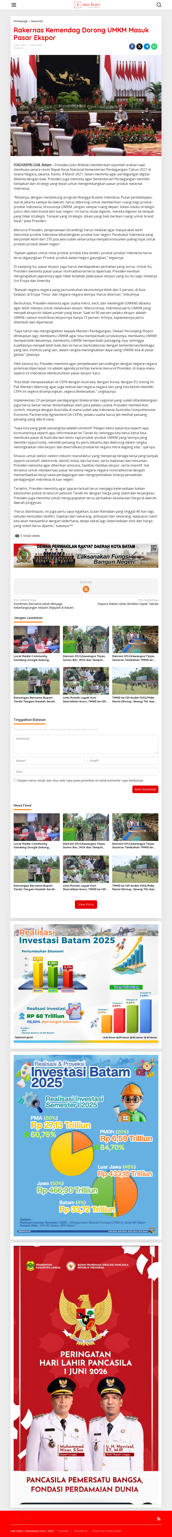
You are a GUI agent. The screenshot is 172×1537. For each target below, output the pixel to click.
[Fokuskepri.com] (86, 5)
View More (86, 904)
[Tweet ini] (139, 46)
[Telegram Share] (147, 46)
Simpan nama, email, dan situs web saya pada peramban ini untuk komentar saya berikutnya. (80, 780)
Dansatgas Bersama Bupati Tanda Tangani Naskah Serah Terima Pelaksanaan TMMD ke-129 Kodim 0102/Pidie (35, 699)
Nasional (18, 48)
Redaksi (64, 1531)
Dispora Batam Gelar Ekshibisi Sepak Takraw (128, 602)
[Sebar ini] (132, 46)
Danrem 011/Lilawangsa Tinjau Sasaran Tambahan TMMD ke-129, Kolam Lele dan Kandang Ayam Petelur (133, 658)
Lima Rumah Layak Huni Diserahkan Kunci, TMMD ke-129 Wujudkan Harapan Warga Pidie (85, 699)
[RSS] (86, 589)
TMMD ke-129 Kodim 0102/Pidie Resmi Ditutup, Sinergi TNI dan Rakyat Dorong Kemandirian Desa (133, 699)
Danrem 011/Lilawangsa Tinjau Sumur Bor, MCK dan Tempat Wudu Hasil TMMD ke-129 (84, 658)
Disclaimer (80, 1531)
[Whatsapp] (154, 46)
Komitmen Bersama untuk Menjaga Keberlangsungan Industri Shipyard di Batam (44, 604)
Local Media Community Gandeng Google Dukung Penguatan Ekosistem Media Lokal (33, 658)
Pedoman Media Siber (107, 1531)
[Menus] (13, 5)
